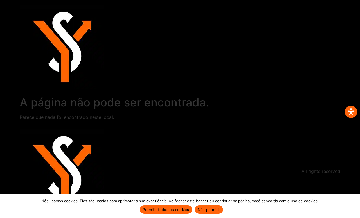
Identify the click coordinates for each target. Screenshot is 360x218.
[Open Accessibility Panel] (351, 112)
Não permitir (209, 209)
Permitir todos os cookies (166, 209)
